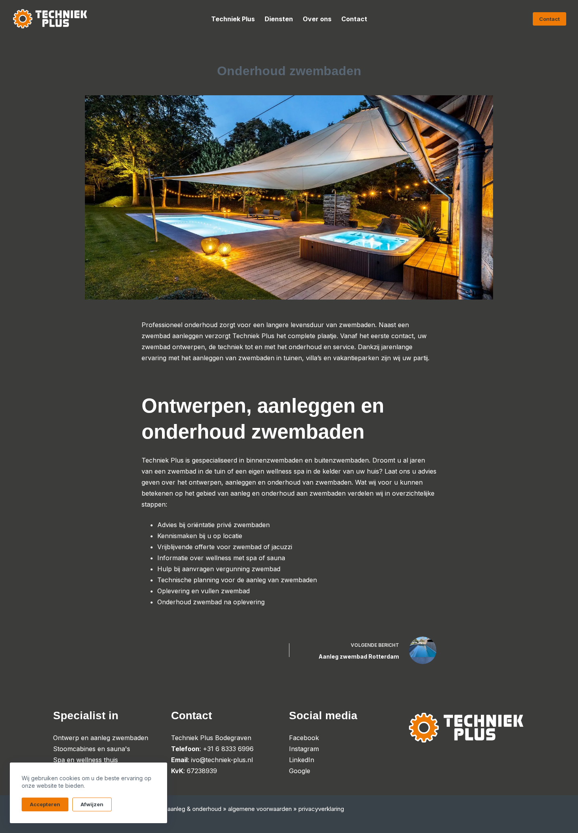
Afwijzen (92, 804)
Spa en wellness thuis (85, 760)
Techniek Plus (233, 19)
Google (299, 771)
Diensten (279, 19)
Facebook (304, 738)
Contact (354, 19)
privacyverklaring (321, 809)
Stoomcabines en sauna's (91, 749)
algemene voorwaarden (260, 809)
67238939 (202, 771)
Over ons (317, 19)
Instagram (304, 749)
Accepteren (45, 804)
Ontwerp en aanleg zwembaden (100, 738)
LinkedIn (301, 760)
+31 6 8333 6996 (228, 749)
